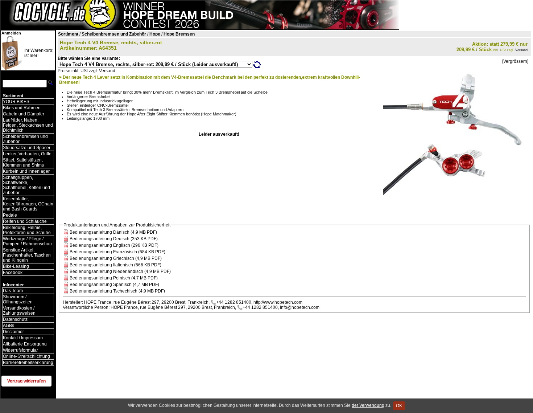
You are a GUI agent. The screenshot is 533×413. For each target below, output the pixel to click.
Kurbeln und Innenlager (26, 171)
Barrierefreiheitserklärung (28, 362)
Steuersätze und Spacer (26, 147)
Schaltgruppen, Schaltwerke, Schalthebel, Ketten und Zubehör (26, 185)
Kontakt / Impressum (23, 337)
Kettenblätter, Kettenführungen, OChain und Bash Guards (28, 204)
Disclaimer (13, 331)
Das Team (13, 290)
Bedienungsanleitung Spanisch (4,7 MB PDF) (114, 284)
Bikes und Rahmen (22, 107)
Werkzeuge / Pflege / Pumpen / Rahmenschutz (28, 241)
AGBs (8, 325)
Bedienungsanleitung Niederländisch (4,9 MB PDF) (120, 271)
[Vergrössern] (515, 61)
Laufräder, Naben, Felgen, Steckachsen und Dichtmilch (28, 125)
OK (399, 405)
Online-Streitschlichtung (26, 356)
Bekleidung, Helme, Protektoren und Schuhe (27, 230)
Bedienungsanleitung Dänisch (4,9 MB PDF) (113, 232)
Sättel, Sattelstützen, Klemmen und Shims (23, 163)
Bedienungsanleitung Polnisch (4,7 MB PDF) (114, 278)
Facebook (12, 272)
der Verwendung (368, 405)
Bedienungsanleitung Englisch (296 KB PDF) (114, 245)
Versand (521, 50)
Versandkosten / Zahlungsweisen (19, 311)
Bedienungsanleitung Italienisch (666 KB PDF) (115, 264)
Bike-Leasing (16, 266)
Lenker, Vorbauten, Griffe (27, 153)
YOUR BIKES (16, 101)
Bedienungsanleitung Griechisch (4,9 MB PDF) (116, 258)
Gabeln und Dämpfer (23, 113)
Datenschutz (15, 319)
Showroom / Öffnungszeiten (18, 299)
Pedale (10, 215)
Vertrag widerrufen (26, 381)
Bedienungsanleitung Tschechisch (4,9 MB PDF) (117, 291)
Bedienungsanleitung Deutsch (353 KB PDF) (114, 238)
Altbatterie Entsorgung (25, 344)
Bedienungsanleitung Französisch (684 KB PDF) (117, 251)
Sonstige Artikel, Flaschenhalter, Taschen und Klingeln (27, 255)
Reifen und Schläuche (25, 221)
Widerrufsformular (20, 350)
